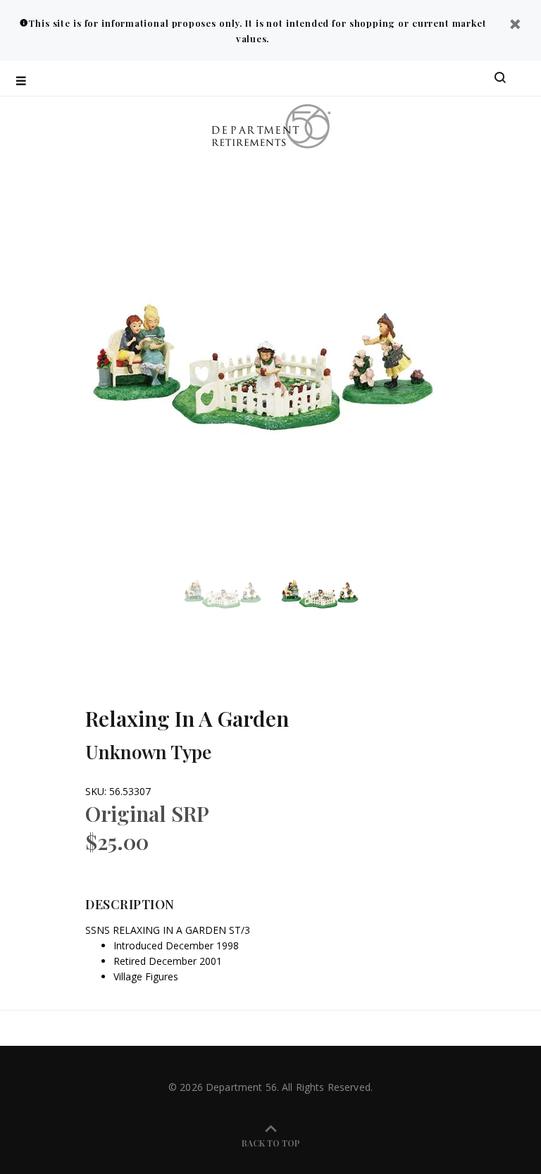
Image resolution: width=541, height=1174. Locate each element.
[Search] (500, 78)
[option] (231, 593)
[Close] (514, 25)
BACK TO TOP (271, 1143)
